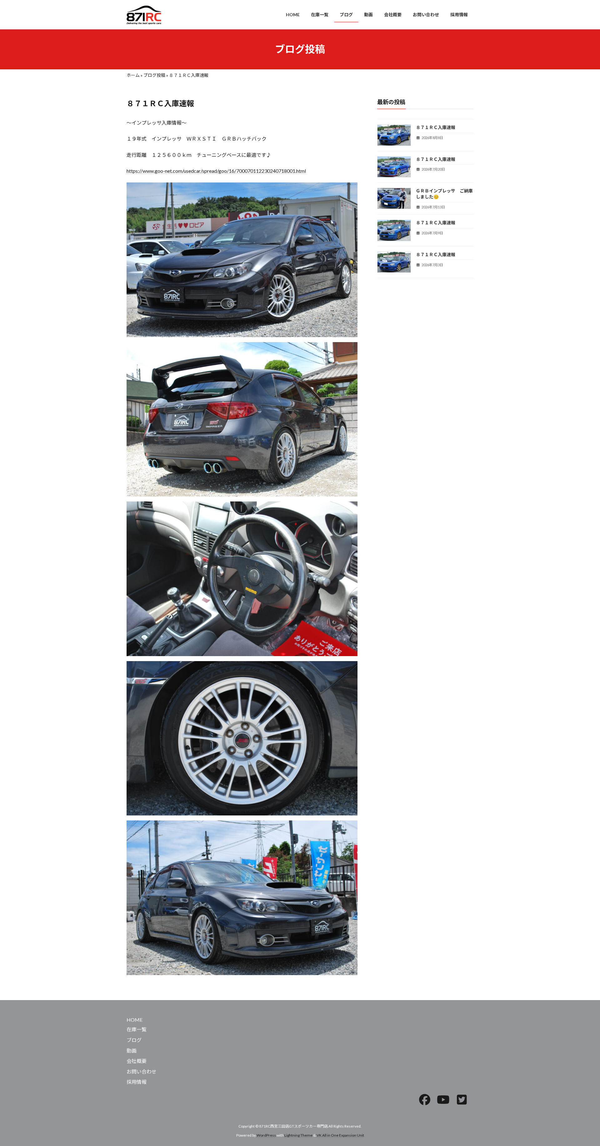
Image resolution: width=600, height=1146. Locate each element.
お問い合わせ (142, 1071)
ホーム (133, 75)
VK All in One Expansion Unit (340, 1135)
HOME (134, 1019)
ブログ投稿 (154, 75)
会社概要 (137, 1061)
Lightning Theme (298, 1135)
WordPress (266, 1135)
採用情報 (137, 1082)
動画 (132, 1050)
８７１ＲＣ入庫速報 (435, 127)
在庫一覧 (137, 1029)
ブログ (134, 1040)
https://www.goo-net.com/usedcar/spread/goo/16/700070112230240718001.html (216, 171)
